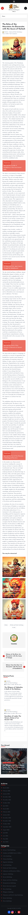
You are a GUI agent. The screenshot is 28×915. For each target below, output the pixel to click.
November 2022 (7, 820)
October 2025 (6, 802)
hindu (6, 625)
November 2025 (7, 799)
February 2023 (6, 811)
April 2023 (5, 805)
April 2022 (5, 841)
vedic (14, 627)
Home (3, 16)
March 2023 (6, 808)
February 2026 (6, 790)
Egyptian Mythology (8, 862)
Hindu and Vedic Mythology (15, 32)
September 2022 (7, 826)
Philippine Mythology (8, 892)
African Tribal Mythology (9, 850)
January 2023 (6, 814)
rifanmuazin (8, 770)
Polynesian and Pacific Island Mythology (13, 895)
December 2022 (7, 817)
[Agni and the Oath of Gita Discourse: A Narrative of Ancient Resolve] (14, 609)
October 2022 (6, 823)
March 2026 (6, 787)
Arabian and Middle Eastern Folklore (12, 853)
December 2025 (7, 796)
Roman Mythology (7, 898)
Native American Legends (9, 886)
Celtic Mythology (7, 856)
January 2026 (6, 793)
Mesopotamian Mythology (9, 883)
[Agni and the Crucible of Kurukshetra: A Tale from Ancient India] (14, 567)
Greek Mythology (7, 865)
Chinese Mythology (7, 859)
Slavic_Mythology (7, 901)
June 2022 (5, 835)
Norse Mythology (7, 889)
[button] (24, 746)
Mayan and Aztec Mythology (10, 880)
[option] (14, 761)
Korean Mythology (7, 877)
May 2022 (5, 838)
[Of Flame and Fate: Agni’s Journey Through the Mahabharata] (14, 588)
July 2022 (5, 832)
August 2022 (6, 829)
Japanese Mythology (8, 874)
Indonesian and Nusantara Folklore (11, 871)
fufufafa (6, 32)
